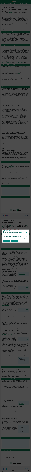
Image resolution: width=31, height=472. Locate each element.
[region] (15, 235)
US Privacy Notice (22, 232)
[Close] (28, 230)
